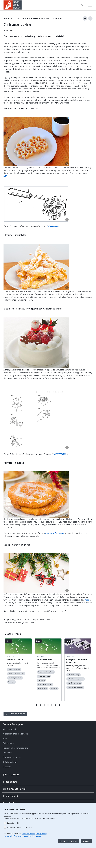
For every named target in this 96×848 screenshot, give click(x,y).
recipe (87, 600)
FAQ (5, 738)
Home (5, 18)
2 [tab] (40, 705)
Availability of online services (15, 733)
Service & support (13, 724)
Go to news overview (16, 714)
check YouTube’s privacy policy (34, 833)
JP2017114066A (60, 454)
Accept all (86, 841)
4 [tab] (48, 705)
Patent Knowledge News (41, 18)
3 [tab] (44, 705)
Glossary (7, 766)
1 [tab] (36, 705)
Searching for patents (13, 18)
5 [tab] (52, 705)
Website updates (10, 729)
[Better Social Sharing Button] (90, 18)
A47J (5, 176)
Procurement (10, 796)
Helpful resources (27, 18)
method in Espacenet (54, 533)
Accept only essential (68, 841)
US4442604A (53, 226)
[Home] (13, 5)
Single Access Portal (14, 788)
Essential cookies (13, 823)
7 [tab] (60, 705)
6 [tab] (56, 705)
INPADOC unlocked (15, 659)
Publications (8, 743)
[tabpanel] (18, 671)
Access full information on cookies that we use (22, 836)
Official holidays (10, 762)
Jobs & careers (11, 774)
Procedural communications (15, 748)
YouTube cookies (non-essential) (19, 827)
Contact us (8, 752)
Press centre (10, 781)
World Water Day (44, 659)
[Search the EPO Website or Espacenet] (82, 5)
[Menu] (89, 5)
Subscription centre (11, 757)
